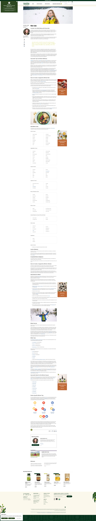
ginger (35, 92)
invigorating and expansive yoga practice (37, 339)
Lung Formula (34, 389)
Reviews (45, 504)
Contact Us (34, 496)
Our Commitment (46, 502)
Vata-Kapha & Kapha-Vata (52, 412)
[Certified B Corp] (54, 499)
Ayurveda (32, 60)
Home (24, 5)
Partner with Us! (35, 501)
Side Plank (33, 354)
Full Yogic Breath (33, 372)
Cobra (33, 351)
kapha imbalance (35, 74)
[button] (71, 2)
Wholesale (34, 503)
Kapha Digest (34, 383)
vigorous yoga (43, 333)
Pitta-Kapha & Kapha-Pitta (44, 412)
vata (46, 60)
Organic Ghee (56, 482)
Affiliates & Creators (35, 502)
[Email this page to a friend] (24, 44)
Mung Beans (34, 186)
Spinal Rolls (34, 356)
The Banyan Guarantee (36, 497)
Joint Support (34, 391)
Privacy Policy (39, 512)
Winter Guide (26, 5)
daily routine (39, 276)
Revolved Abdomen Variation (41, 359)
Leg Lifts (33, 357)
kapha (40, 60)
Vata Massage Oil (52, 288)
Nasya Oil (37, 293)
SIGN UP (69, 496)
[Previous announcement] (25, 0)
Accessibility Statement (49, 512)
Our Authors (45, 501)
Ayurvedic (53, 128)
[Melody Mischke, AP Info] (26, 31)
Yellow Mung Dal (66, 482)
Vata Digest (34, 386)
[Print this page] (24, 46)
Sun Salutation (34, 342)
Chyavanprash (37, 482)
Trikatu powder (47, 482)
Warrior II (33, 345)
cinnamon (37, 92)
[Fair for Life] (56, 499)
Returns (45, 497)
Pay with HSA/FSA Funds (47, 495)
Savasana (37, 366)
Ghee (33, 230)
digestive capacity (43, 81)
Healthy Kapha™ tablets (28, 482)
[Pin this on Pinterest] (52, 431)
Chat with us (29, 499)
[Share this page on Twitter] (24, 41)
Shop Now (62, 93)
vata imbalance (41, 74)
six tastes (37, 88)
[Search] (72, 3)
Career (44, 503)
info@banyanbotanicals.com (26, 498)
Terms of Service (43, 512)
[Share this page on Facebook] (24, 39)
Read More (41, 443)
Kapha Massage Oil (35, 289)
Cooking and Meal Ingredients (62, 142)
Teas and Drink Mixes (62, 91)
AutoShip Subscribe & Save (47, 496)
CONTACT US (25, 496)
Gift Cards (34, 498)
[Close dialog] (16, 1)
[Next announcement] (71, 0)
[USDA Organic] (59, 499)
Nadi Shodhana (38, 372)
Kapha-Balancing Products (62, 385)
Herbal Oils (62, 293)
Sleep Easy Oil (53, 304)
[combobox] (68, 3)
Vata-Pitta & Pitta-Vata (35, 412)
